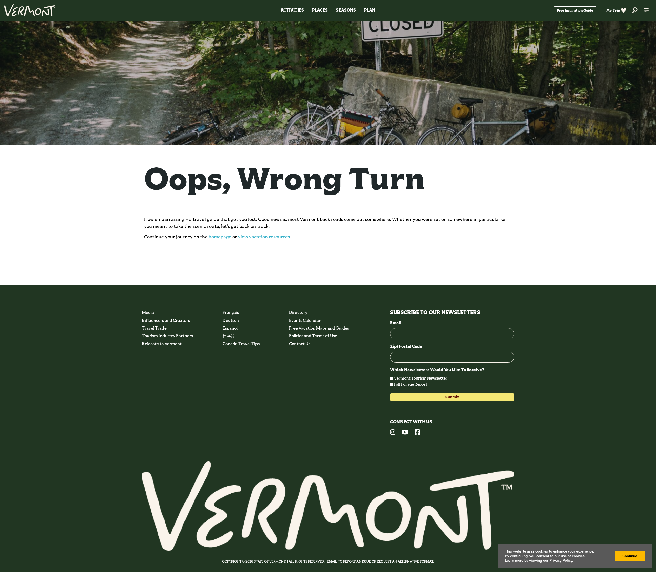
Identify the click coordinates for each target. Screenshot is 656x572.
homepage (220, 236)
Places (320, 10)
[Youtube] (405, 432)
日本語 (229, 335)
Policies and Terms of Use (313, 335)
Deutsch (231, 320)
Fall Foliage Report (410, 384)
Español (230, 328)
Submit (452, 397)
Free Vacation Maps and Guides (319, 328)
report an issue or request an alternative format (388, 561)
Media (148, 312)
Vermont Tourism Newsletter (420, 378)
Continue (629, 556)
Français (231, 312)
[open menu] (646, 10)
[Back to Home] (29, 10)
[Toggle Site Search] (635, 10)
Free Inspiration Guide (575, 10)
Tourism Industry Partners (167, 335)
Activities (292, 10)
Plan (369, 10)
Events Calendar (305, 320)
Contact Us (299, 343)
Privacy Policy (560, 560)
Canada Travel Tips (241, 343)
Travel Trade (154, 328)
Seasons (346, 10)
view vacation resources (264, 236)
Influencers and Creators (166, 320)
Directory (298, 312)
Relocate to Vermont (162, 343)
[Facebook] (417, 432)
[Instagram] (392, 432)
